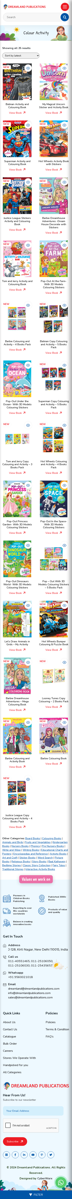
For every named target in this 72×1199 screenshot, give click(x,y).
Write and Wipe (11, 850)
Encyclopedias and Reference (30, 854)
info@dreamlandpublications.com (29, 993)
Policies (51, 1022)
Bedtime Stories (11, 865)
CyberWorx (44, 1178)
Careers (8, 1051)
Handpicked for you (15, 1065)
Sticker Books (27, 857)
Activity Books (58, 854)
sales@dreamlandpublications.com (30, 997)
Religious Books (20, 861)
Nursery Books (20, 846)
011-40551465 (19, 961)
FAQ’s (50, 1037)
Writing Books (31, 850)
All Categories (12, 1072)
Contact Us (10, 1029)
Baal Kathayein (56, 861)
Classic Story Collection (37, 865)
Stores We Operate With (19, 1058)
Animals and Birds (12, 842)
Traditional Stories (12, 869)
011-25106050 (42, 961)
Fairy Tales (59, 865)
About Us (9, 1022)
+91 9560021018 (20, 977)
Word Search (45, 857)
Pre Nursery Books (53, 846)
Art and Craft (9, 857)
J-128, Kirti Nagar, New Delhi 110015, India (38, 949)
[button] (64, 17)
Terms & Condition (57, 1029)
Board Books (32, 838)
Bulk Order (10, 1044)
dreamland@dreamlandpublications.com (33, 989)
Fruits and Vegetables (38, 842)
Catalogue (9, 1037)
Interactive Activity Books (40, 869)
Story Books (39, 861)
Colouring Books (51, 838)
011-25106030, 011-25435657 (30, 966)
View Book (16, 113)
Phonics (35, 846)
